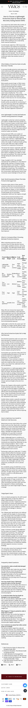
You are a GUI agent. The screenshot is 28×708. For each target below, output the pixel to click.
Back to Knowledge (15, 676)
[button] (25, 691)
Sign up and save (7, 691)
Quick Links (5, 687)
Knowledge (15, 11)
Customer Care (6, 684)
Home (10, 11)
